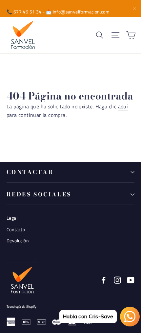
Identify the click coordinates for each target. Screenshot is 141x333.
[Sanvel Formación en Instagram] (117, 280)
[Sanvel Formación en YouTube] (130, 280)
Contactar (30, 172)
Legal (12, 217)
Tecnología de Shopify (21, 306)
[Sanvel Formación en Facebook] (103, 280)
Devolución (18, 240)
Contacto (16, 229)
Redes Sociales (39, 194)
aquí (123, 106)
